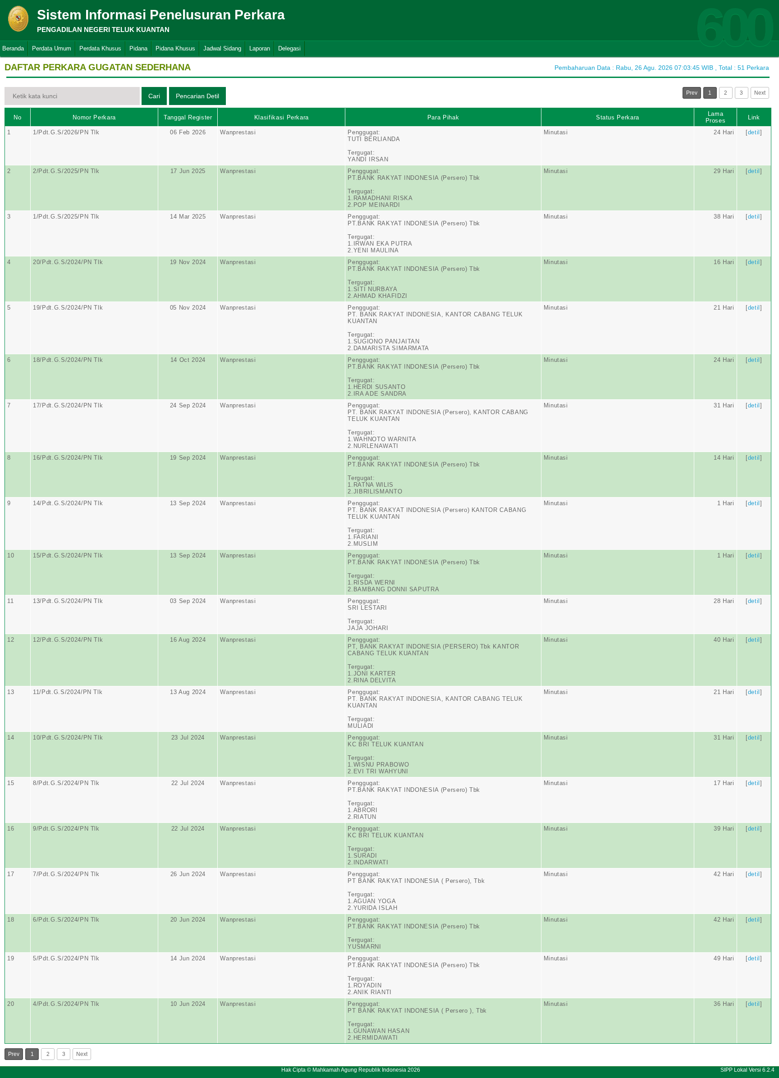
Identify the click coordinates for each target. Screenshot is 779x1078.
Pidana (138, 48)
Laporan (259, 48)
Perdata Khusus (100, 48)
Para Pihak (443, 117)
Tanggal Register (188, 117)
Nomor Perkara (94, 117)
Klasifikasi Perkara (281, 117)
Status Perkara (617, 117)
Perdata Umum (51, 48)
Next (759, 93)
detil (754, 132)
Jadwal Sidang (222, 48)
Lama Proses (716, 117)
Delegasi (289, 48)
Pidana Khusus (175, 48)
